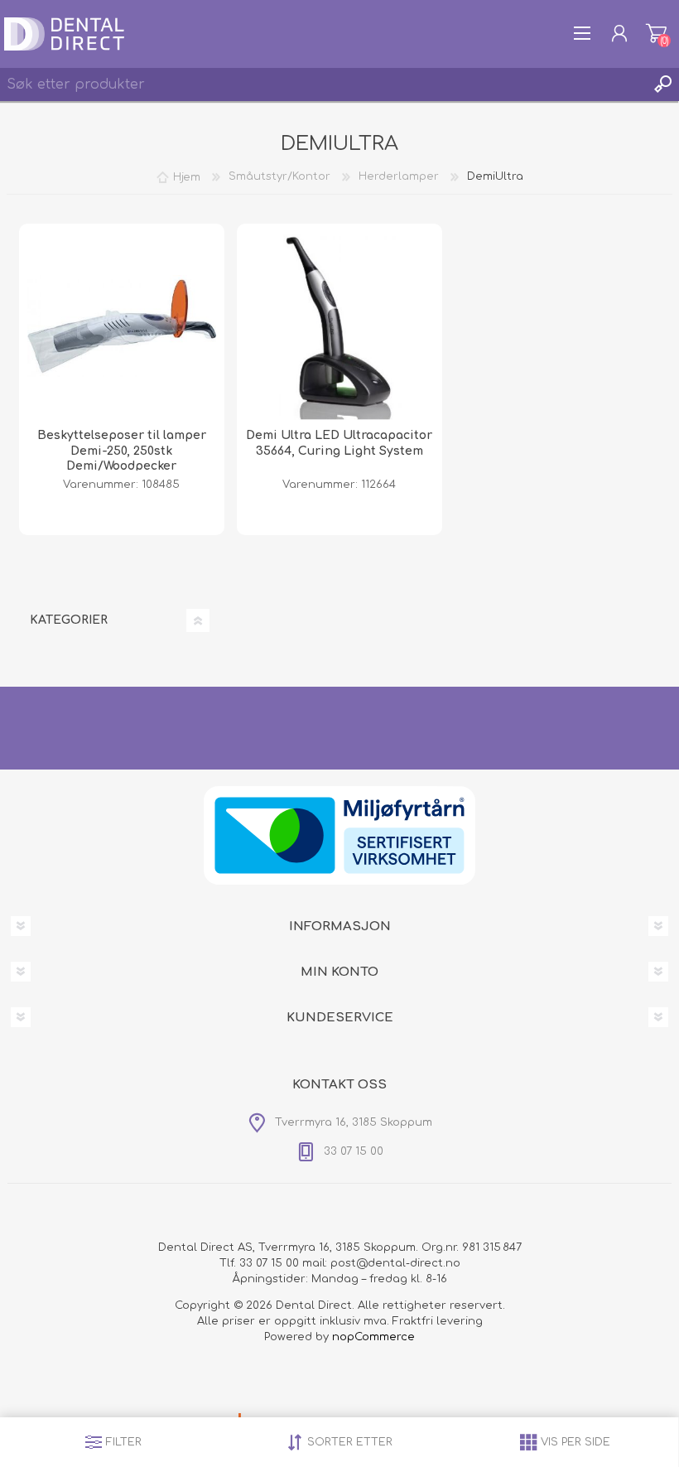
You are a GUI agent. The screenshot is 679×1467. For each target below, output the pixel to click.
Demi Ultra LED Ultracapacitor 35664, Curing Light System (339, 442)
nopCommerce (373, 1337)
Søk (662, 84)
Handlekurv (656, 33)
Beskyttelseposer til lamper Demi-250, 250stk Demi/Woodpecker (121, 450)
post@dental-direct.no (395, 1263)
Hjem (186, 176)
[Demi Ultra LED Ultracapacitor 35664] (339, 326)
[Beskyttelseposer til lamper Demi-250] (121, 326)
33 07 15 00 (269, 1263)
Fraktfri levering (437, 1321)
